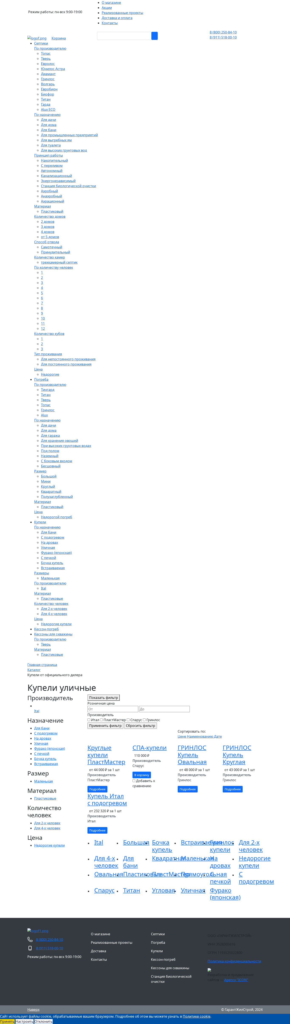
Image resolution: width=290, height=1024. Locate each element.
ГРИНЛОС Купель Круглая (237, 754)
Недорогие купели (255, 861)
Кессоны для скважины (170, 968)
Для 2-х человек (251, 845)
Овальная (108, 874)
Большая (136, 842)
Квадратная (169, 858)
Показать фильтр (103, 697)
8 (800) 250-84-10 (223, 32)
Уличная (193, 890)
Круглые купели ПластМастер (106, 754)
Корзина (59, 38)
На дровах (220, 861)
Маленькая (197, 858)
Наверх (33, 1009)
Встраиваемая (201, 842)
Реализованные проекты (111, 942)
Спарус (104, 890)
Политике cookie (196, 1016)
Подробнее (97, 789)
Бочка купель (162, 845)
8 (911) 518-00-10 (223, 37)
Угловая (163, 890)
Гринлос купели (222, 845)
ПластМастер (171, 874)
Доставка (98, 951)
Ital (98, 842)
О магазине (100, 934)
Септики (158, 934)
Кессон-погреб (163, 959)
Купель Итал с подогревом (107, 799)
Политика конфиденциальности (234, 961)
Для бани (130, 861)
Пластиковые (142, 874)
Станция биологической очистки (171, 979)
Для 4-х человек (106, 861)
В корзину (141, 775)
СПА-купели (149, 747)
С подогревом (256, 877)
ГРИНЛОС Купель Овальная (192, 754)
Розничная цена (101, 703)
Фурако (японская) (225, 893)
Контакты (99, 959)
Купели (157, 951)
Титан (131, 890)
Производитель (100, 714)
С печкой (220, 877)
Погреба (158, 942)
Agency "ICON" (236, 980)
